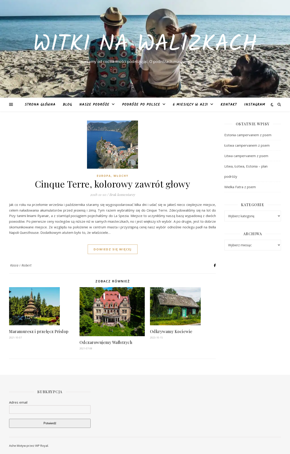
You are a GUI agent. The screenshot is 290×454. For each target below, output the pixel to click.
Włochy (121, 176)
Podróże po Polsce (141, 104)
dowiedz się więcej (113, 249)
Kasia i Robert (21, 265)
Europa (104, 176)
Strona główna (40, 104)
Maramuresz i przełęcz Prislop (39, 331)
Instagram (254, 104)
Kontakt (229, 104)
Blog (67, 104)
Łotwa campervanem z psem (247, 145)
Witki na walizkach (145, 44)
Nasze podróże (94, 104)
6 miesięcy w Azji (190, 104)
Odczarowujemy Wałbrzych (106, 342)
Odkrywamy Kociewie (171, 331)
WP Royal (41, 446)
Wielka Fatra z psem (240, 187)
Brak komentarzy (122, 194)
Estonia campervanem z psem (247, 135)
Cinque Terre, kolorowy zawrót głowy (112, 184)
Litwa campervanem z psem (246, 155)
